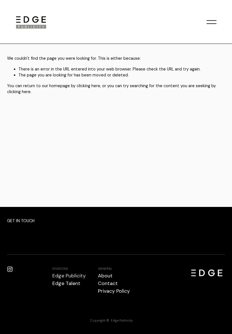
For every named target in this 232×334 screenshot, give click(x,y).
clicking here (88, 85)
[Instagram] (10, 269)
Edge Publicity (69, 275)
